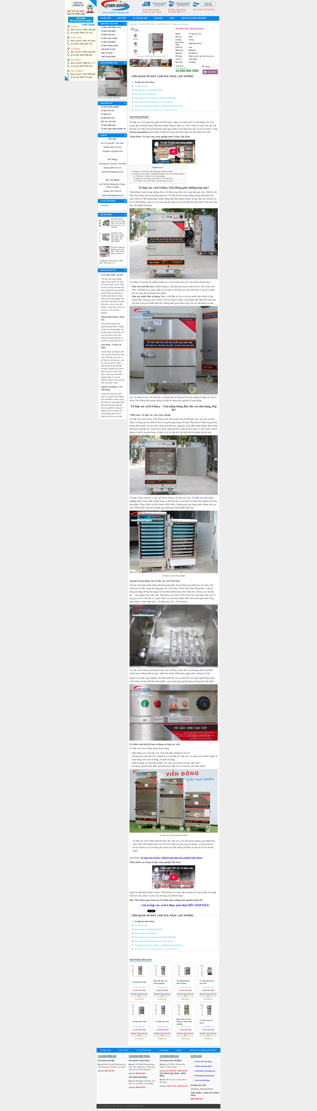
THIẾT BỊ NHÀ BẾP (108, 57)
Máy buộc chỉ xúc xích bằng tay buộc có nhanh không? (156, 110)
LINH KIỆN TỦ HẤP (108, 49)
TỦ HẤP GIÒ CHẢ (107, 111)
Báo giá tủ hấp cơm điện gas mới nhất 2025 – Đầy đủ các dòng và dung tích (118, 250)
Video (171, 18)
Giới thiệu (121, 18)
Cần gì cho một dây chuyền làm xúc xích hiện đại (154, 102)
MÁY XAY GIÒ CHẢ (108, 122)
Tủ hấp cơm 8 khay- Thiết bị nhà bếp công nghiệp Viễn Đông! (172, 857)
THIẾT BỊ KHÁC (107, 53)
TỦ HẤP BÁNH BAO (108, 125)
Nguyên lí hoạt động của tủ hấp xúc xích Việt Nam (152, 178)
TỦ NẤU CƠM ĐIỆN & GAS (111, 27)
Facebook (105, 205)
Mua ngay (211, 72)
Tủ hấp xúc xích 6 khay (144, 82)
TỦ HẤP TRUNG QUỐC (109, 46)
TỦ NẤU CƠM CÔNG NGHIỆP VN (113, 129)
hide (161, 167)
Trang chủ (133, 24)
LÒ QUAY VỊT (106, 114)
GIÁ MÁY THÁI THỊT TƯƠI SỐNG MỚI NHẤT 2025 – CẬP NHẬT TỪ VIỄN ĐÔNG (117, 237)
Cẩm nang (158, 18)
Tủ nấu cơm (105, 18)
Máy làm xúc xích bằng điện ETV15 (148, 90)
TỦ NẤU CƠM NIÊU (108, 42)
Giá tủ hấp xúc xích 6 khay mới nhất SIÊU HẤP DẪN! (155, 98)
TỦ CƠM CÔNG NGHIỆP (110, 107)
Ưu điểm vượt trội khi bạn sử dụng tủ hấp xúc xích (153, 181)
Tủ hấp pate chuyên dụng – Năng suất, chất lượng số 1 (111, 262)
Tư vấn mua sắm (140, 18)
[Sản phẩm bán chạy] (112, 81)
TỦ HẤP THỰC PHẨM (146, 24)
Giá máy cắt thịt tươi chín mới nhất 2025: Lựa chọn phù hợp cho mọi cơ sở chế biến (118, 223)
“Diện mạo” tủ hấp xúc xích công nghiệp (149, 176)
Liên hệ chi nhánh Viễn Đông (193, 18)
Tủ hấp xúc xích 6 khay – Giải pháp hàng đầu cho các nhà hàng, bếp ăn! (158, 174)
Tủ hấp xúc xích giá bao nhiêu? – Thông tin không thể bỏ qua (159, 106)
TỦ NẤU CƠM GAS (108, 35)
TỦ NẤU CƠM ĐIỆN (108, 31)
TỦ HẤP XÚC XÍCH (163, 24)
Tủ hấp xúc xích (141, 86)
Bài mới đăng (106, 215)
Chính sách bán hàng (203, 1061)
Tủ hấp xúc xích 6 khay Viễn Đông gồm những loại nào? (152, 171)
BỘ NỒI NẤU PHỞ (108, 118)
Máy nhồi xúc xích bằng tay (145, 94)
